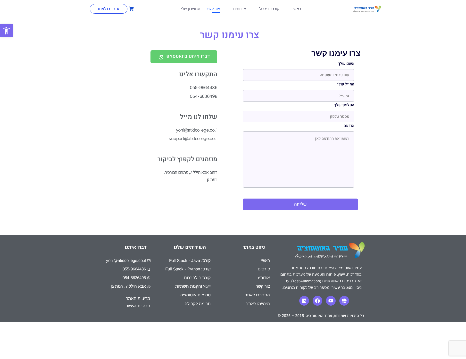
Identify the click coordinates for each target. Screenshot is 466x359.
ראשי (297, 9)
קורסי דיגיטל (269, 9)
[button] (6, 30)
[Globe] (344, 301)
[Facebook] (317, 301)
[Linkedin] (304, 301)
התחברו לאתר (108, 9)
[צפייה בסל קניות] (130, 9)
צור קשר (213, 9)
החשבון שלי (190, 9)
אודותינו (239, 9)
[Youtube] (331, 301)
